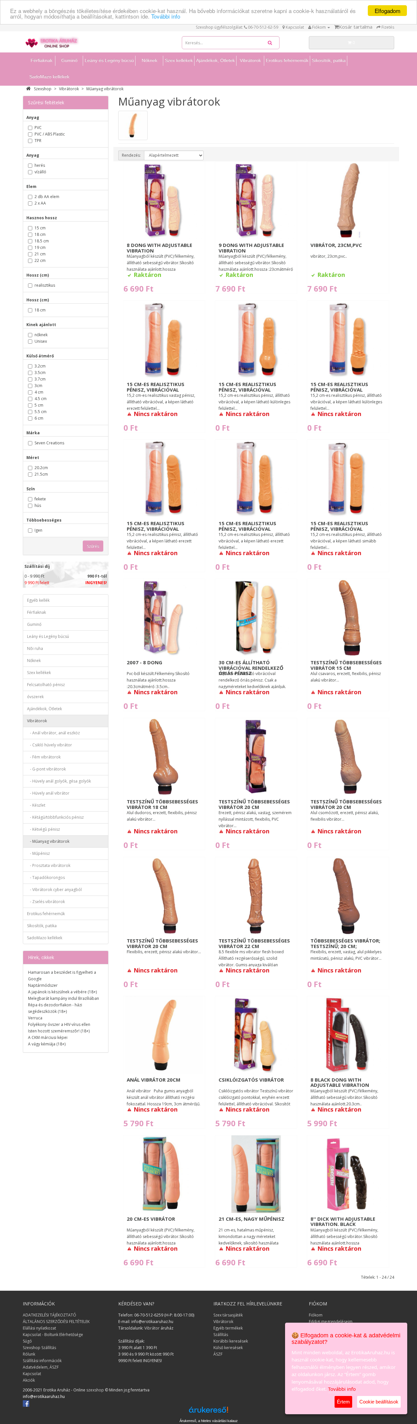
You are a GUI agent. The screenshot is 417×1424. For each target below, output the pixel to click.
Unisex (41, 341)
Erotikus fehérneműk (287, 60)
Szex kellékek (179, 60)
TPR (38, 140)
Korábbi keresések (230, 1341)
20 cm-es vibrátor (151, 1218)
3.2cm (40, 366)
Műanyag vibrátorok (104, 89)
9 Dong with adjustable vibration (251, 248)
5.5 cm (41, 411)
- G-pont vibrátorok (46, 769)
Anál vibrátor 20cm (153, 1079)
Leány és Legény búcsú (109, 60)
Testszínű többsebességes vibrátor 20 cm (254, 804)
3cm (38, 385)
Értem (343, 1401)
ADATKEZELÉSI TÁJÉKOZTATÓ (49, 1315)
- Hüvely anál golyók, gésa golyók (59, 781)
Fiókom (316, 1315)
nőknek (41, 335)
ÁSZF (218, 1354)
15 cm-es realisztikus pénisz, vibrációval (155, 387)
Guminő (69, 60)
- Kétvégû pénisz (43, 829)
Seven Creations (49, 443)
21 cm (40, 254)
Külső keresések (228, 1347)
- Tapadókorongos (46, 877)
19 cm (40, 247)
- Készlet (36, 805)
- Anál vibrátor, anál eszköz (53, 733)
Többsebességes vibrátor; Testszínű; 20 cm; (345, 943)
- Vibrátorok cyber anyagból (54, 889)
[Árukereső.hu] (208, 1412)
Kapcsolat (32, 1373)
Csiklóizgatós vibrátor (251, 1079)
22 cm (40, 260)
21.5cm (41, 474)
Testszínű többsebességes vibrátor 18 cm (162, 804)
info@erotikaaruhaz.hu (44, 1396)
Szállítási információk (42, 1360)
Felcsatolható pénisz (46, 684)
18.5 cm (42, 241)
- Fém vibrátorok (44, 757)
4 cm (39, 392)
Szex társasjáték (228, 1315)
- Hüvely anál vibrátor (48, 793)
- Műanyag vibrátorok (48, 841)
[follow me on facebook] (26, 1403)
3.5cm (40, 372)
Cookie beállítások (378, 1401)
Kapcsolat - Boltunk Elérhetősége (53, 1334)
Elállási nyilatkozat (39, 1328)
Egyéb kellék (38, 600)
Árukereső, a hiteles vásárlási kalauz (209, 1421)
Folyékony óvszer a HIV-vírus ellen (59, 1024)
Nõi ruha (35, 648)
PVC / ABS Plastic (50, 134)
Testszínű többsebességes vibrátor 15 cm (346, 665)
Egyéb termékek (228, 1328)
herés (40, 165)
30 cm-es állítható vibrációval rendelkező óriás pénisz (251, 667)
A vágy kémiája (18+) (46, 1044)
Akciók (29, 1380)
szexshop (95, 1390)
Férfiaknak (41, 60)
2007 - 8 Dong (144, 662)
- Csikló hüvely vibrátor (49, 745)
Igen (38, 530)
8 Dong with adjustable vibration (159, 248)
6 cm (39, 418)
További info (165, 16)
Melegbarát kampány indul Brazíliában (63, 998)
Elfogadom (387, 11)
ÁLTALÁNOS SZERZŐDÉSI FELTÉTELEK (56, 1321)
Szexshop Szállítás (39, 1347)
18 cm (40, 234)
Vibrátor (152, 1328)
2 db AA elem (47, 196)
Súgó (27, 1341)
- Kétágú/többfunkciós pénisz (55, 817)
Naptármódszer (43, 985)
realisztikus (45, 285)
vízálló (40, 172)
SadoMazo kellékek (49, 76)
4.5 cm (41, 398)
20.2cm (41, 467)
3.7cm (40, 379)
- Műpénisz (38, 853)
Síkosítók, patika (329, 60)
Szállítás (220, 1334)
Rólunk (29, 1354)
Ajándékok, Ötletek (215, 60)
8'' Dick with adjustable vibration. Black (342, 1221)
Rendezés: (131, 155)
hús (38, 505)
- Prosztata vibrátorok (48, 865)
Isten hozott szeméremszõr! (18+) (59, 1031)
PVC (38, 127)
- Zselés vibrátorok (46, 901)
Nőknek (149, 60)
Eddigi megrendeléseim (330, 1321)
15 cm (40, 228)
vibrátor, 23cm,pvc (336, 245)
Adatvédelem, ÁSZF (41, 1367)
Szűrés (93, 546)
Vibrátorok (250, 60)
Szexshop (42, 89)
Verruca (35, 1018)
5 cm (39, 405)
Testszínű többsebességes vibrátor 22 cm (254, 943)
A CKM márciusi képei (47, 1037)
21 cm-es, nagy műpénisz (251, 1218)
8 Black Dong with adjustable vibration (339, 1082)
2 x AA (40, 203)
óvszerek (35, 696)
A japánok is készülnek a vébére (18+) (62, 992)
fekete (40, 499)
